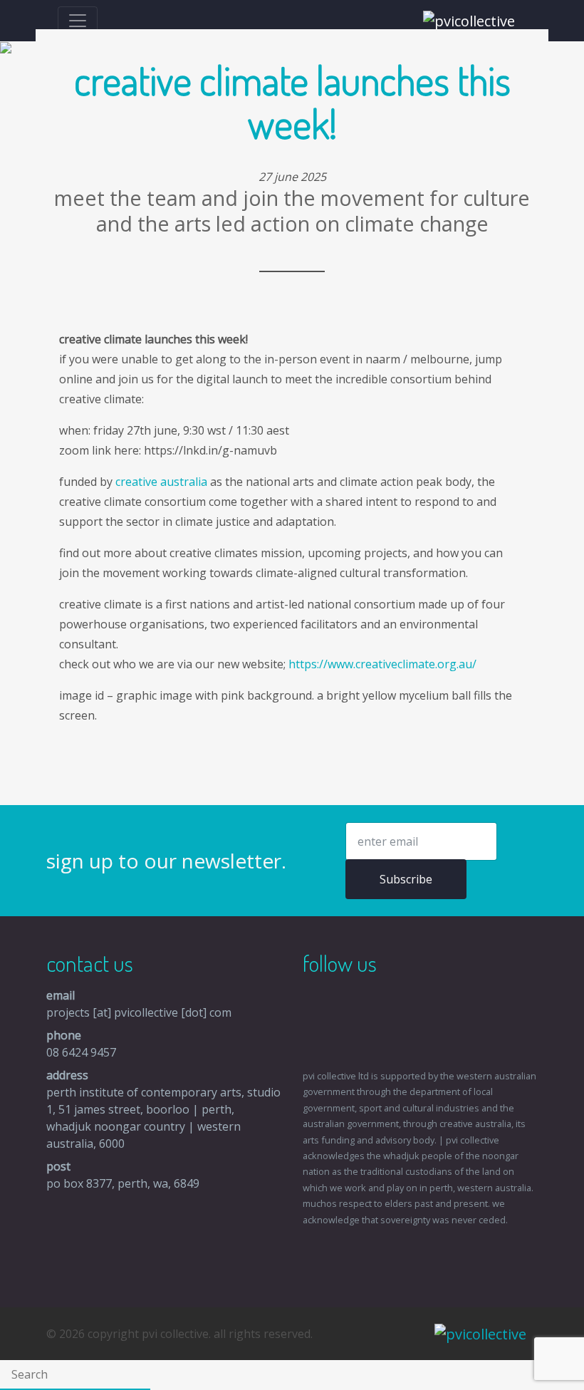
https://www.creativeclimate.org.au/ (382, 664)
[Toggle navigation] (78, 20)
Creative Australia (161, 481)
